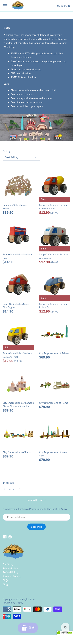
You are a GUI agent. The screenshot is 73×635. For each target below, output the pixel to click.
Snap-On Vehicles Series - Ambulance (53, 256)
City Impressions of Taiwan (54, 353)
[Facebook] (5, 537)
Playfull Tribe (28, 599)
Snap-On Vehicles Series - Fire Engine (17, 305)
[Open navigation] (5, 5)
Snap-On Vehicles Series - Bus (17, 256)
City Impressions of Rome (53, 402)
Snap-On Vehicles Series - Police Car (53, 305)
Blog (5, 584)
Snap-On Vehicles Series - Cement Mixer (53, 206)
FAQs (6, 580)
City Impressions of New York (53, 454)
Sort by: (7, 151)
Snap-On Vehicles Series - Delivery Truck (17, 355)
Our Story (8, 564)
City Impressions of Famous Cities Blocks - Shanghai (18, 404)
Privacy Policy (10, 568)
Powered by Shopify (13, 602)
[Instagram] (10, 537)
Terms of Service (12, 576)
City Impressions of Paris (17, 452)
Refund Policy (10, 572)
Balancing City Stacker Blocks (15, 206)
